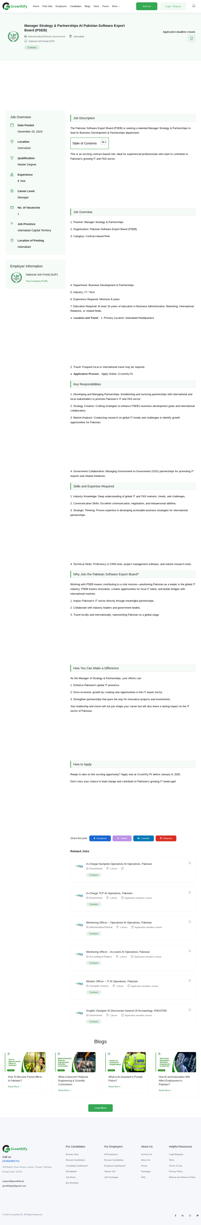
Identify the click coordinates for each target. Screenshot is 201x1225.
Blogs (87, 6)
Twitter (123, 838)
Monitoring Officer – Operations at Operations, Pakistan (119, 922)
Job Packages (111, 1177)
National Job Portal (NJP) (41, 41)
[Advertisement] (100, 83)
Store (96, 6)
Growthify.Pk (125, 373)
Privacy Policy (176, 1171)
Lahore (113, 868)
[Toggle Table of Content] (101, 142)
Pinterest (167, 838)
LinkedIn (144, 838)
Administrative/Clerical (39, 36)
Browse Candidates (75, 1160)
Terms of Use (175, 1165)
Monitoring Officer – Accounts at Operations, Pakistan (118, 951)
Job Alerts (71, 1177)
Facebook (101, 838)
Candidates (75, 6)
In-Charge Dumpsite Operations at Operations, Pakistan (119, 863)
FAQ (143, 1177)
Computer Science (99, 986)
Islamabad (78, 36)
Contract (31, 47)
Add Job (147, 6)
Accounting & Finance (100, 956)
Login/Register (176, 1154)
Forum (105, 6)
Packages (146, 1171)
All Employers (111, 1154)
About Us (145, 1160)
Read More (13, 1086)
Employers (61, 6)
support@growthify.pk (13, 1181)
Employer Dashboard (114, 1165)
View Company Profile (37, 281)
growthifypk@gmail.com (14, 1186)
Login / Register (173, 6)
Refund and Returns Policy (182, 1177)
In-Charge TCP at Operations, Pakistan (109, 893)
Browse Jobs (72, 1154)
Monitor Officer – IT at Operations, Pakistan (112, 981)
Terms (144, 1165)
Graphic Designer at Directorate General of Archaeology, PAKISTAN (126, 1010)
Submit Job (109, 1171)
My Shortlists (72, 1183)
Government (58, 36)
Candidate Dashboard (77, 1165)
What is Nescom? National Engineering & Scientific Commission (73, 1081)
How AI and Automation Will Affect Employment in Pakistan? (174, 1081)
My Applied (71, 1171)
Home (36, 6)
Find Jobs (47, 6)
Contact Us (146, 1154)
